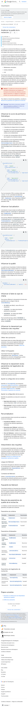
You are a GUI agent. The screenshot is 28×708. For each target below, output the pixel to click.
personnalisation (14, 385)
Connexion (24, 1)
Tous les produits (4, 696)
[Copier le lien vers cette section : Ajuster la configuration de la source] (25, 394)
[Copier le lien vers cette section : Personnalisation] (14, 414)
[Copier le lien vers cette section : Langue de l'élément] (15, 462)
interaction (12, 388)
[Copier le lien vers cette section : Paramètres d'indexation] (17, 531)
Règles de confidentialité (17, 701)
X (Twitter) (3, 674)
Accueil (2, 21)
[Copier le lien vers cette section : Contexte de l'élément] (16, 474)
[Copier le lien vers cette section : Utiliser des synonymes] (16, 338)
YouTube (3, 676)
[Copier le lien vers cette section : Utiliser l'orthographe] (15, 351)
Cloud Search (5, 6)
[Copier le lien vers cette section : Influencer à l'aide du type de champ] (7, 296)
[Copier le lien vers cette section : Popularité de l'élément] (19, 485)
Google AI (3, 693)
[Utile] (15, 24)
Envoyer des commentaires (9, 27)
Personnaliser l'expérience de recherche (10, 390)
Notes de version (4, 647)
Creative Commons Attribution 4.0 (12, 615)
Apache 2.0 (17, 616)
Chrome (3, 687)
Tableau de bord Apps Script (7, 659)
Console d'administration (6, 657)
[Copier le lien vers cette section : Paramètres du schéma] (17, 511)
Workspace (15, 2)
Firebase (3, 689)
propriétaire (4, 388)
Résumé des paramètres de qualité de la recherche (13, 100)
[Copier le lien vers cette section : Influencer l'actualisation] (20, 207)
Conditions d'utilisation (6, 651)
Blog (2, 670)
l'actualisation (4, 385)
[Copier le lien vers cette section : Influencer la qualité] (17, 264)
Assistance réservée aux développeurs (9, 649)
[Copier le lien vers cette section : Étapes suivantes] (15, 592)
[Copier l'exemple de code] (26, 160)
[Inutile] (17, 24)
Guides (23, 21)
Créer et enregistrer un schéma (10, 106)
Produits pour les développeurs (7, 645)
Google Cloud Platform (6, 691)
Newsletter (3, 672)
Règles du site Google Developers (15, 617)
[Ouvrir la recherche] (20, 1)
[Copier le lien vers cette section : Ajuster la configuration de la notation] (2, 381)
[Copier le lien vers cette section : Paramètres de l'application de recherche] (9, 571)
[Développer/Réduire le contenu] (9, 36)
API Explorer (3, 664)
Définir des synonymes (9, 599)
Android (2, 685)
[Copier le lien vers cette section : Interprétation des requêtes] (23, 445)
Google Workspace (9, 21)
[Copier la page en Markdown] (14, 32)
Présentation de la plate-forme (7, 642)
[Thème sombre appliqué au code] (24, 160)
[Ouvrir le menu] (2, 1)
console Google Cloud (5, 661)
